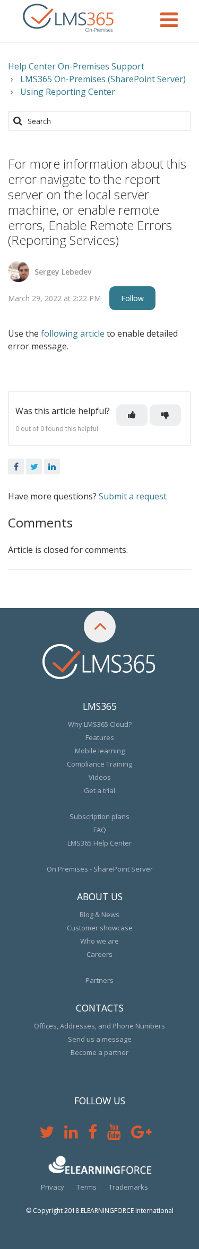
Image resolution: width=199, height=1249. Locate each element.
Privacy (52, 1187)
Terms (86, 1187)
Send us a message (100, 1039)
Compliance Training (99, 764)
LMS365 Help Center (99, 843)
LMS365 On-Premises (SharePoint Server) (103, 79)
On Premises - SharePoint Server (100, 869)
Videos (100, 777)
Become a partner (99, 1052)
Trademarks (128, 1187)
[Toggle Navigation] (169, 18)
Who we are (99, 941)
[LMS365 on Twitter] (51, 1134)
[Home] (69, 18)
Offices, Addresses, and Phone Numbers (99, 1026)
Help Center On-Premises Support (76, 66)
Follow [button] (132, 298)
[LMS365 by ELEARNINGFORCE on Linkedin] (76, 1134)
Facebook (16, 466)
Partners (99, 980)
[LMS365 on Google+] (145, 1134)
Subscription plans (99, 816)
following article (73, 333)
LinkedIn (52, 466)
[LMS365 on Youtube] (119, 1134)
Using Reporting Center (67, 92)
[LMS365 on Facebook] (97, 1134)
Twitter (34, 466)
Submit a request (133, 496)
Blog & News (99, 914)
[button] (132, 415)
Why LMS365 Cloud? (100, 724)
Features (99, 737)
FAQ (99, 829)
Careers (99, 954)
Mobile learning (100, 750)
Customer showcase (100, 928)
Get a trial (99, 790)
